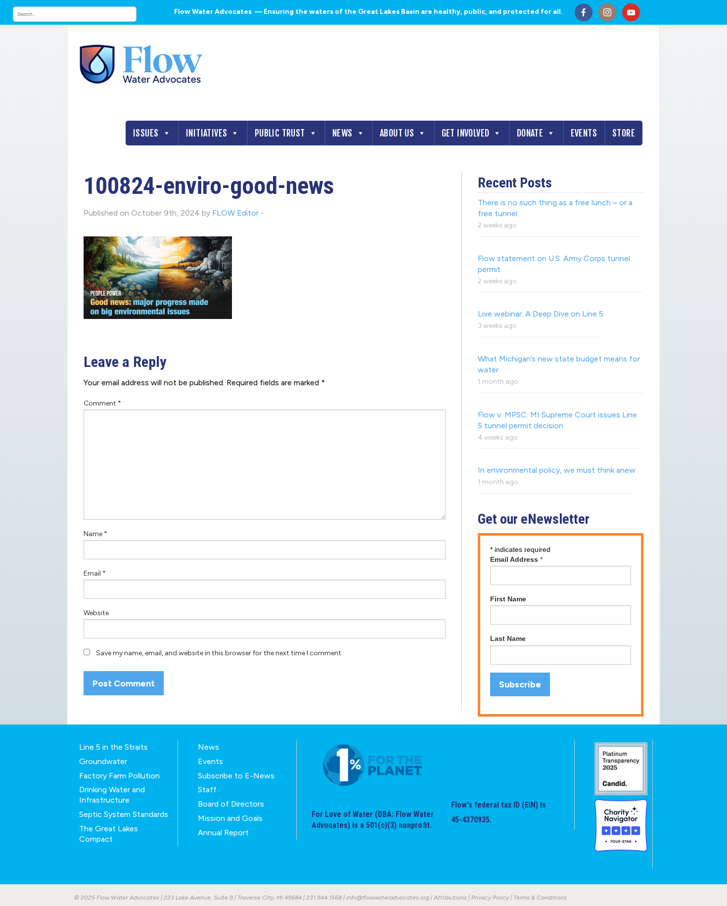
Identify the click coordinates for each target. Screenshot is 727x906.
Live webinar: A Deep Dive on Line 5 (540, 313)
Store (623, 133)
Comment (102, 403)
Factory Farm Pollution (119, 775)
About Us (397, 133)
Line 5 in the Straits (113, 747)
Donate (530, 133)
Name (95, 534)
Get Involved (466, 133)
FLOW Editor (235, 213)
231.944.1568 (324, 897)
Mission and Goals (230, 818)
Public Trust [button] (280, 133)
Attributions (450, 897)
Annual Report (223, 832)
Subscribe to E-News (236, 775)
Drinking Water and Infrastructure (112, 795)
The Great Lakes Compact (108, 834)
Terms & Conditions (540, 897)
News (342, 133)
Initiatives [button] (206, 133)
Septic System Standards (123, 814)
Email (95, 573)
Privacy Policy (490, 897)
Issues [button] (145, 133)
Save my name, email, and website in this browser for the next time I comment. (219, 653)
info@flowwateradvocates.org (387, 897)
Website (96, 613)
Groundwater (103, 761)
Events (584, 133)
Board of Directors (231, 804)
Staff (207, 789)
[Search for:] (84, 14)
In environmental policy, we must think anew (557, 470)
